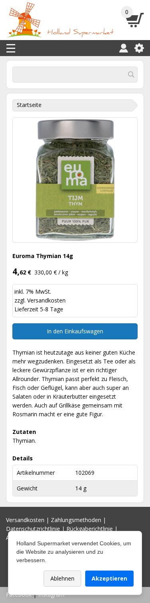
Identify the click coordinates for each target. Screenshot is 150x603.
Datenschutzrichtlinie (33, 528)
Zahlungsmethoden (76, 520)
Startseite (29, 105)
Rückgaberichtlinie (89, 528)
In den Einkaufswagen (75, 331)
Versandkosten (46, 300)
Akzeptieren (109, 578)
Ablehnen (62, 578)
